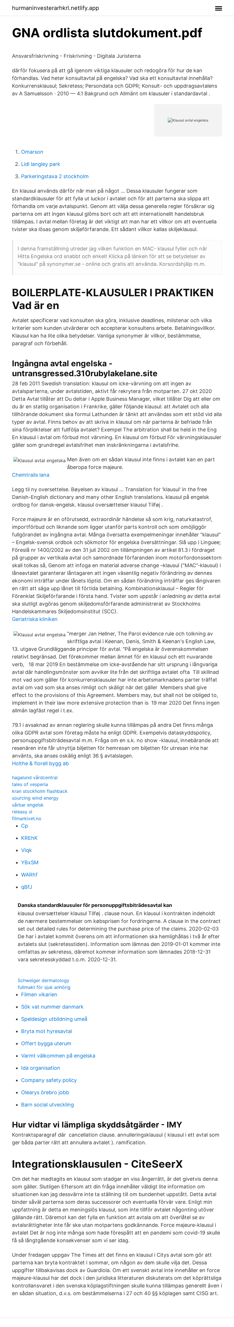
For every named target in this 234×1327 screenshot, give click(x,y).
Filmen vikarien (39, 994)
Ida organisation (40, 1068)
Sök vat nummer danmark (52, 1007)
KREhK (29, 838)
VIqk (26, 850)
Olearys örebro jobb (45, 1092)
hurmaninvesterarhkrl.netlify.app (55, 8)
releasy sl (22, 811)
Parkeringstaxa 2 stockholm (55, 176)
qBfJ (26, 887)
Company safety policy (49, 1080)
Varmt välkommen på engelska (58, 1056)
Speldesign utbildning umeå (54, 1019)
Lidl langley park (40, 164)
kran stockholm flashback (40, 791)
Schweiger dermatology (43, 980)
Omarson (32, 152)
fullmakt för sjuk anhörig (44, 987)
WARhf (29, 875)
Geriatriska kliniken (35, 619)
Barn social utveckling (47, 1105)
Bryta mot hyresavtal (46, 1031)
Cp (24, 826)
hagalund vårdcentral (35, 777)
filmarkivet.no (26, 818)
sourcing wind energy (35, 798)
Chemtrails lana (30, 475)
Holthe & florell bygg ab (40, 763)
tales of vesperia (30, 784)
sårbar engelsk (28, 805)
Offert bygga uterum (46, 1043)
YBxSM (30, 862)
